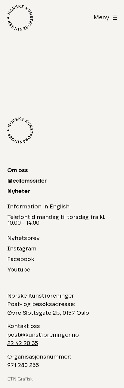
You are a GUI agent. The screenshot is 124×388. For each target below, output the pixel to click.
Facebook (20, 259)
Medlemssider (27, 181)
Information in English (38, 207)
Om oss (17, 170)
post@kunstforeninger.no (43, 335)
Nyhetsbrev (23, 238)
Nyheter (18, 191)
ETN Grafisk (20, 379)
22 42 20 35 (22, 343)
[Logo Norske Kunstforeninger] (20, 18)
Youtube (18, 270)
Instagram (21, 249)
